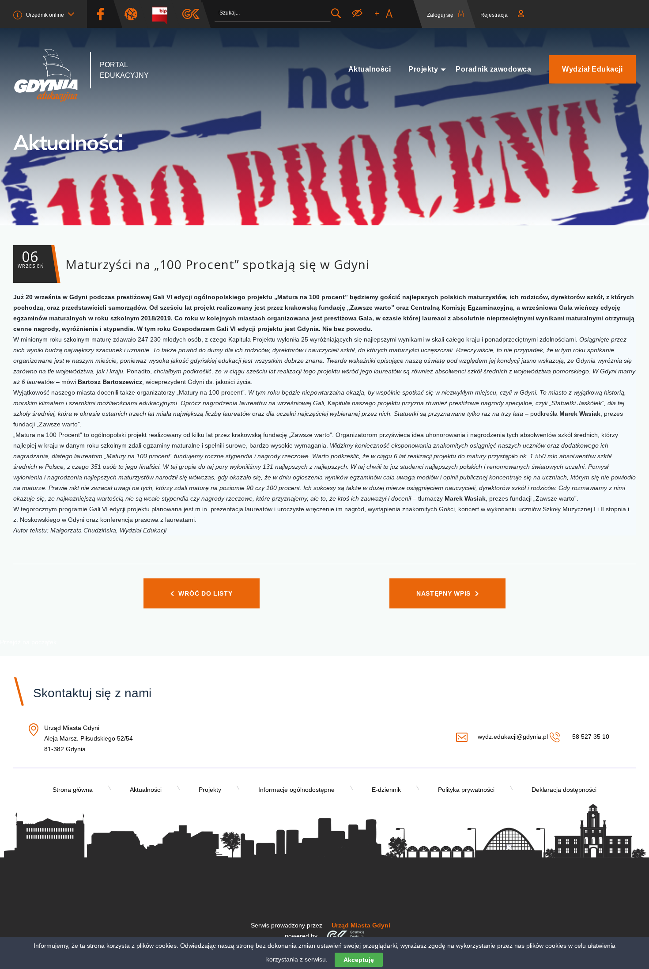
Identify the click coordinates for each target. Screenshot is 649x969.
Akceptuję (358, 959)
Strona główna (73, 789)
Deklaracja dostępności (564, 789)
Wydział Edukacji (592, 69)
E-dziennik (386, 789)
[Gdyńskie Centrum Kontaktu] (345, 935)
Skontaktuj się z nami (92, 693)
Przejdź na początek (28, 642)
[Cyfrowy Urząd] (134, 14)
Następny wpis (443, 593)
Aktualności (369, 69)
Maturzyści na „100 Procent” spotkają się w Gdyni (194, 260)
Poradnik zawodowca (493, 69)
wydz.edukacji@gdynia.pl (512, 736)
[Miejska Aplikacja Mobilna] (191, 14)
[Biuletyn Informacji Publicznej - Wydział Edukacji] (163, 14)
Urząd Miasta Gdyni (361, 925)
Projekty (423, 69)
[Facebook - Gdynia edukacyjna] (100, 14)
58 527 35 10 (589, 736)
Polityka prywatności (466, 789)
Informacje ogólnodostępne (296, 789)
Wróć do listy (205, 593)
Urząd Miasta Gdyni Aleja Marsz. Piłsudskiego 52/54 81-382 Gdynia (88, 739)
